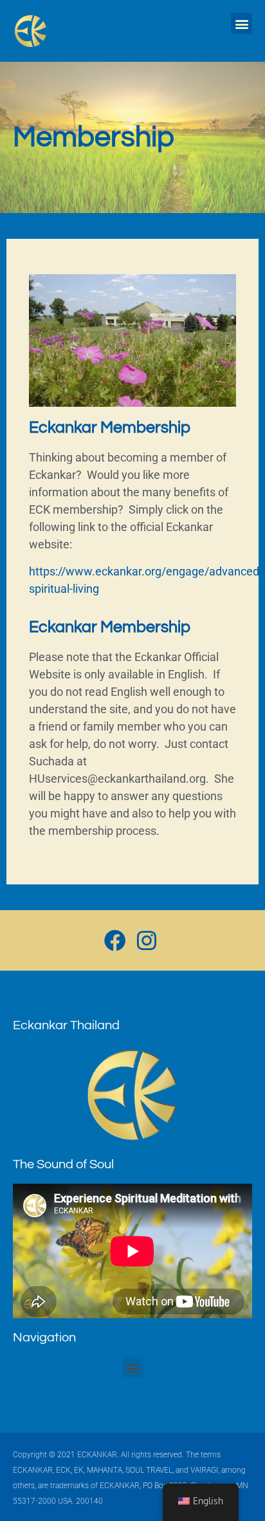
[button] (241, 23)
